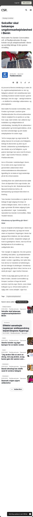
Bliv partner (26, 2)
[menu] (31, 10)
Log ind (17, 2)
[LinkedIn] (17, 82)
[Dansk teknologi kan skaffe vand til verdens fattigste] (16, 367)
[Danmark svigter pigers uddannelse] (16, 379)
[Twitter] (21, 82)
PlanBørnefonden (16, 75)
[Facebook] (13, 82)
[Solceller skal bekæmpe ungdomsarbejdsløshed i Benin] (16, 311)
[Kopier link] (29, 82)
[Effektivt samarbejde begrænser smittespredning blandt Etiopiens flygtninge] (16, 328)
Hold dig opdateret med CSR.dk (18, 514)
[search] (26, 10)
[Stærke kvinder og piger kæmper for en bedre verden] (16, 341)
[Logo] (4, 10)
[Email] (25, 82)
